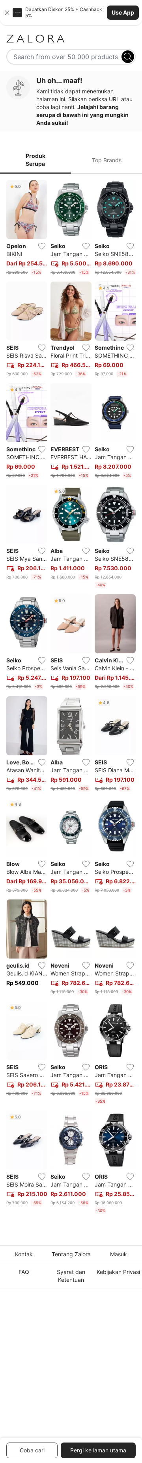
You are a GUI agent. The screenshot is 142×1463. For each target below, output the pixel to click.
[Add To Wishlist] (41, 246)
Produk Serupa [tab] (35, 159)
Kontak (24, 1254)
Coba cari (32, 1450)
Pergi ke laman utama (98, 1450)
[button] (71, 12)
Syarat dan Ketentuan (71, 1275)
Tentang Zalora (71, 1254)
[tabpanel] (71, 698)
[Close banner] (7, 13)
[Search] (127, 56)
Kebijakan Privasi (118, 1271)
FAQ (24, 1271)
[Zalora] (71, 39)
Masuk (118, 1254)
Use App (123, 12)
